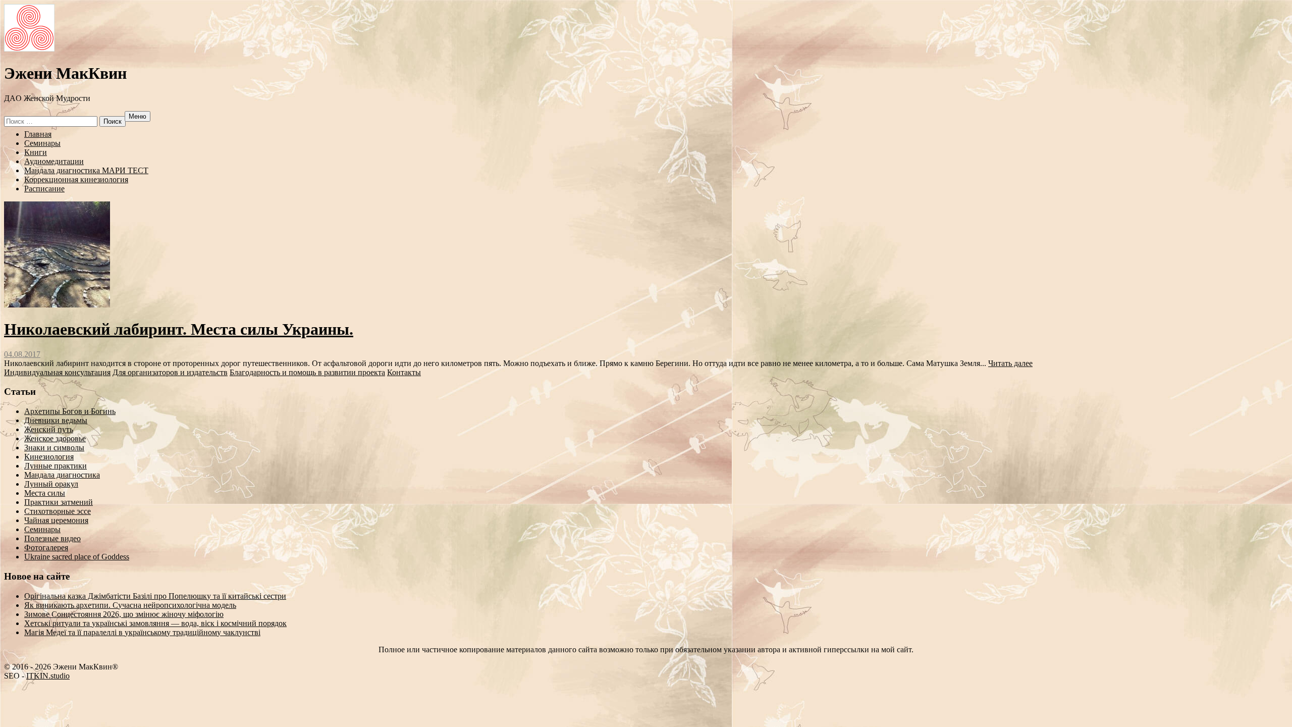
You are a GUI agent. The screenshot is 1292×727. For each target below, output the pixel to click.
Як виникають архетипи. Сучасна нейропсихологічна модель (130, 605)
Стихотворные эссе (57, 511)
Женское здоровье (55, 438)
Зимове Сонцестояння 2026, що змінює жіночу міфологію (124, 614)
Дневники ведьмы (55, 420)
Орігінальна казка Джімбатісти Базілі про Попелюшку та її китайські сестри (155, 596)
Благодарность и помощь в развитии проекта (307, 372)
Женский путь (48, 429)
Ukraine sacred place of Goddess (76, 556)
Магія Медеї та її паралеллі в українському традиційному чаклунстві (142, 632)
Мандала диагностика (62, 475)
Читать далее (1010, 363)
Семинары (42, 143)
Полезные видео (52, 538)
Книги (35, 152)
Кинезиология (49, 456)
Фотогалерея (46, 547)
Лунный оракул (51, 484)
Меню (137, 116)
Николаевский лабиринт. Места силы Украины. (178, 329)
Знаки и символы (54, 447)
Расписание (44, 188)
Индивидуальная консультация (57, 372)
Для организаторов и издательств (170, 372)
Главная (37, 134)
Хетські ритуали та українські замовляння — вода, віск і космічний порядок (155, 623)
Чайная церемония (56, 520)
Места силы (44, 493)
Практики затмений (58, 502)
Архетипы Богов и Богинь (70, 411)
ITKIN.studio (46, 675)
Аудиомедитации (54, 161)
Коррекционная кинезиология (76, 179)
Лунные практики (55, 465)
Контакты (404, 372)
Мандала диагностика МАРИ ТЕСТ (86, 170)
